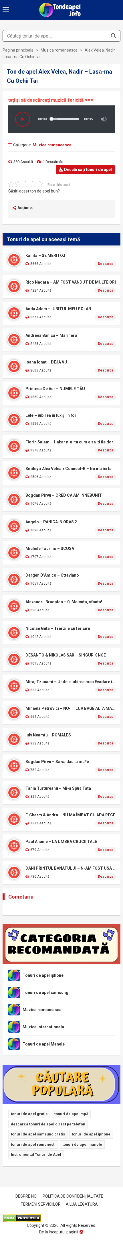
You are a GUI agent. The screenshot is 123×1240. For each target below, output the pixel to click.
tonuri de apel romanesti (33, 1144)
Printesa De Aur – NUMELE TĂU (55, 388)
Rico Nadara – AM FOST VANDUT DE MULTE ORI (70, 282)
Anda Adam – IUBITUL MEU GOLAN (58, 308)
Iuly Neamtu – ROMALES (48, 735)
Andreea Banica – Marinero (51, 335)
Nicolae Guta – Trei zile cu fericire (57, 628)
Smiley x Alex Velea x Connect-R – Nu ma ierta (68, 468)
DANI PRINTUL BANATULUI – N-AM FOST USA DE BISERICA (70, 868)
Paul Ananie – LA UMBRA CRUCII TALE (61, 841)
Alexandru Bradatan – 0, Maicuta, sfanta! (63, 602)
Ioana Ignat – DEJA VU (46, 362)
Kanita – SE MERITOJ (45, 255)
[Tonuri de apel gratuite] (62, 10)
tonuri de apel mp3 (71, 1114)
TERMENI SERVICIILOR (41, 1204)
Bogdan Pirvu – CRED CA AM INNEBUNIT (63, 495)
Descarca (105, 264)
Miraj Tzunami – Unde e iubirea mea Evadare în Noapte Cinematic (70, 681)
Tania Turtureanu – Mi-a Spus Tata (58, 788)
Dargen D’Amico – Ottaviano (52, 575)
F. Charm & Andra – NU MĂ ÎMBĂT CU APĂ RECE (70, 815)
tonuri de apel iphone (91, 1134)
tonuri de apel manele (82, 1144)
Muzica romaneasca (59, 50)
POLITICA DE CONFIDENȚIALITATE (73, 1196)
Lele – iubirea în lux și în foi (50, 415)
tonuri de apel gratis (29, 1114)
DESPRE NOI (26, 1196)
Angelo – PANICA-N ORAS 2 (51, 522)
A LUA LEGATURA (82, 1204)
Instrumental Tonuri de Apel (36, 1154)
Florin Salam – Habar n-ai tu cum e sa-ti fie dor (69, 442)
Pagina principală (18, 50)
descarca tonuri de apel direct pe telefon (48, 1124)
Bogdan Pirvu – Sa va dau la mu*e (57, 761)
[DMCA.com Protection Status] (62, 1218)
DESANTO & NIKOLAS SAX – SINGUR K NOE (65, 655)
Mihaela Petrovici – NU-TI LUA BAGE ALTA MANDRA (70, 708)
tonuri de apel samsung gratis (38, 1134)
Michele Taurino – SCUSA (49, 548)
